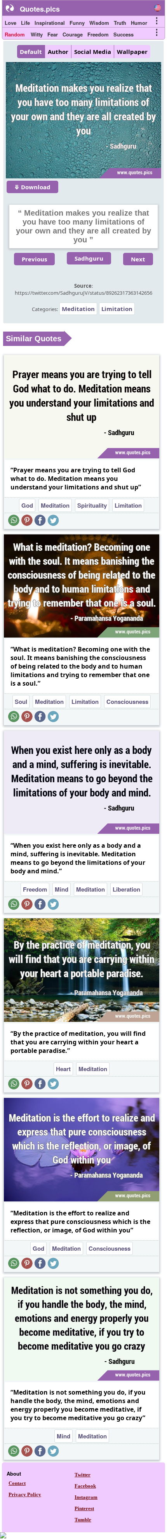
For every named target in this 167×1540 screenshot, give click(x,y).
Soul (21, 701)
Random (15, 34)
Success (123, 34)
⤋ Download (32, 187)
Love (10, 22)
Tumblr (83, 1520)
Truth (120, 22)
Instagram (86, 1497)
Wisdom (99, 22)
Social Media (92, 51)
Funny (77, 22)
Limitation (116, 309)
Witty (37, 34)
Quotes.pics (40, 9)
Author (58, 51)
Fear (52, 34)
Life (25, 22)
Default (31, 51)
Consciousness (127, 701)
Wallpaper (132, 51)
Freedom (98, 34)
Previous (34, 259)
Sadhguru (89, 258)
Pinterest (84, 1508)
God (27, 505)
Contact (17, 1483)
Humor (139, 22)
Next (138, 259)
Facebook (85, 1486)
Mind (61, 889)
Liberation (126, 889)
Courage (73, 34)
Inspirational (50, 22)
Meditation (78, 309)
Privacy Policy (25, 1494)
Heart (63, 1069)
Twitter (82, 1475)
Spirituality (92, 505)
